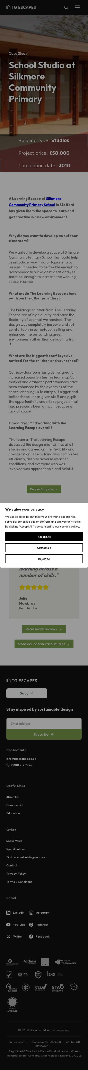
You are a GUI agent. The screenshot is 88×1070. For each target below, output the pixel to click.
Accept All (44, 537)
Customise (44, 548)
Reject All (44, 559)
